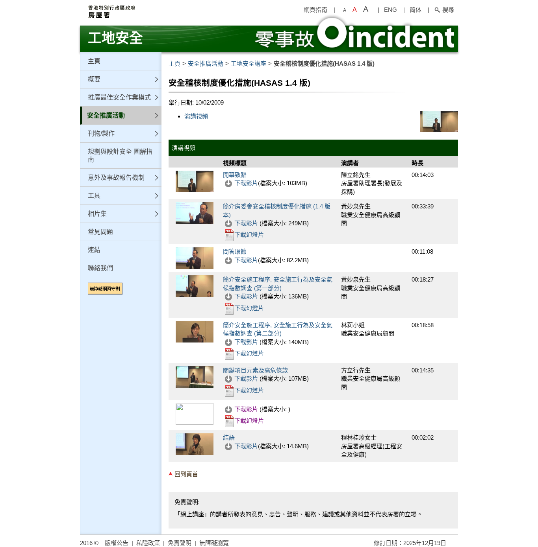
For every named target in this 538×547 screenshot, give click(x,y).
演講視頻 (196, 116)
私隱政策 (148, 543)
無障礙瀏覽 (214, 543)
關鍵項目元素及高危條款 (255, 370)
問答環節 (235, 251)
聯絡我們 (100, 268)
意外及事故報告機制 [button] (116, 177)
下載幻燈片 (249, 234)
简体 (415, 9)
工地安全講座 (248, 63)
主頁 (94, 61)
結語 (229, 437)
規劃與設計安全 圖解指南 (120, 155)
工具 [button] (94, 195)
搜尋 (448, 9)
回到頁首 (186, 474)
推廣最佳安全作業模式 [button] (119, 97)
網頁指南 (315, 9)
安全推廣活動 (205, 63)
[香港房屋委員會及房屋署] (162, 12)
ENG (390, 9)
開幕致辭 (235, 174)
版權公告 (116, 543)
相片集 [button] (97, 213)
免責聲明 (179, 543)
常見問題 (100, 231)
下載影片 (246, 183)
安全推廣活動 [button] (106, 115)
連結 (94, 250)
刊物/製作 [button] (101, 133)
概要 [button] (94, 79)
